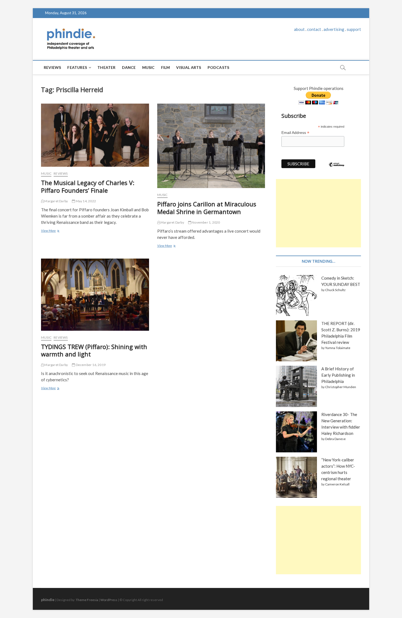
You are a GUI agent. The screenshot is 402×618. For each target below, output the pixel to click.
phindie (47, 599)
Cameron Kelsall (337, 484)
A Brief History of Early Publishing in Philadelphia (338, 375)
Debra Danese (335, 439)
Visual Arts (188, 67)
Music (148, 67)
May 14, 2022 (85, 201)
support (354, 29)
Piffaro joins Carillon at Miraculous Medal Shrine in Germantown (206, 208)
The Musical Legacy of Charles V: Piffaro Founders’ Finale (87, 186)
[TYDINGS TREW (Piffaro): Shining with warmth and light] (95, 295)
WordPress (108, 600)
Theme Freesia (87, 600)
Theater (106, 67)
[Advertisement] (318, 213)
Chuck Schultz (335, 290)
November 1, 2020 (205, 222)
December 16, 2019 (90, 365)
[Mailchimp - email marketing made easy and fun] (337, 168)
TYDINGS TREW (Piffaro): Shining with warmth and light (94, 350)
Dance (129, 67)
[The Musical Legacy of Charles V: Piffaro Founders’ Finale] (95, 135)
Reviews (52, 67)
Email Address (295, 132)
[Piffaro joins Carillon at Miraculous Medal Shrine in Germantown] (211, 146)
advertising (334, 29)
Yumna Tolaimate (337, 348)
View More (50, 231)
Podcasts (218, 67)
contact (314, 29)
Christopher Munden (340, 387)
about (299, 29)
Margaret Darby (56, 201)
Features (77, 67)
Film (165, 67)
